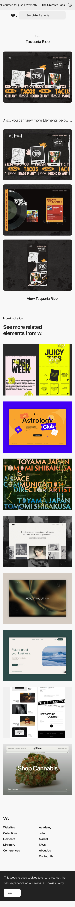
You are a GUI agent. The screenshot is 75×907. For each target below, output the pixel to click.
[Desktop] (37, 484)
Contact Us (46, 856)
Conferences (11, 850)
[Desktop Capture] (37, 427)
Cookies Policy (55, 883)
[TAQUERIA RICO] (37, 154)
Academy (45, 827)
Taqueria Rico (38, 42)
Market (43, 839)
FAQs (42, 844)
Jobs (42, 833)
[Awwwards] (14, 15)
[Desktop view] (37, 369)
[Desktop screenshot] (37, 541)
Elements (9, 839)
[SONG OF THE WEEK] (37, 210)
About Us (45, 850)
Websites (9, 827)
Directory (9, 844)
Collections (10, 833)
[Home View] (37, 598)
